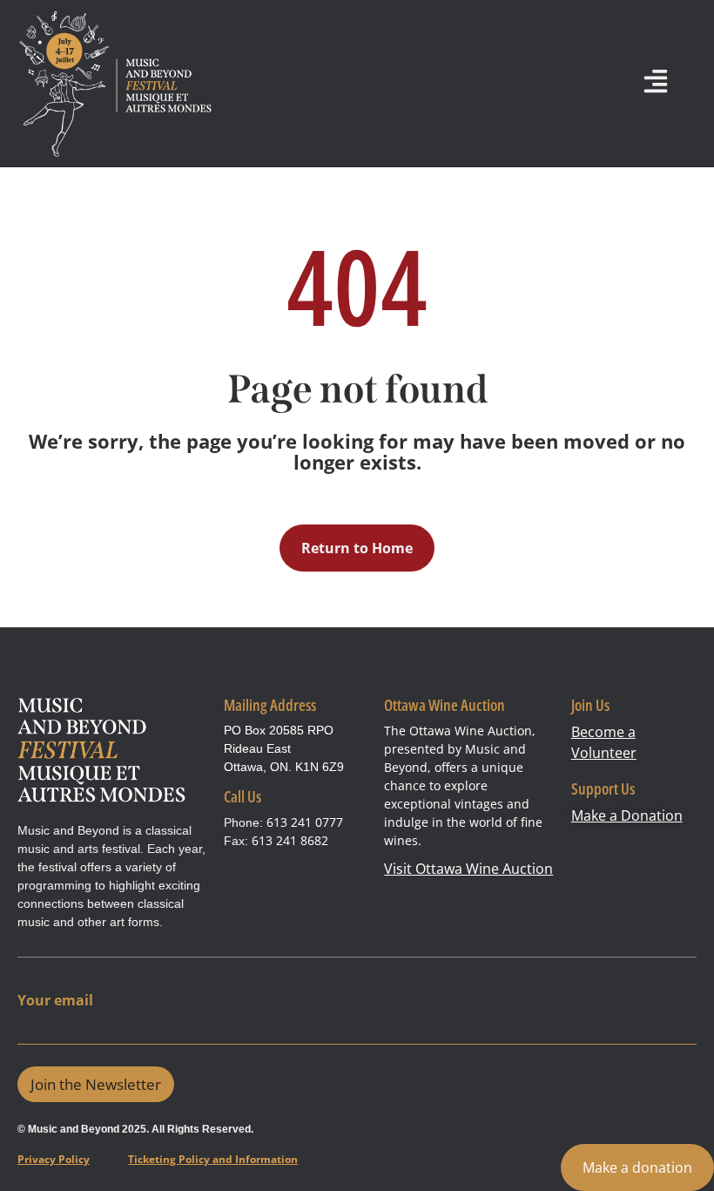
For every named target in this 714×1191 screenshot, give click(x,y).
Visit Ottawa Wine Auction (468, 868)
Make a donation (637, 1167)
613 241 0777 (304, 822)
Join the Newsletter (95, 1084)
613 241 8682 (290, 840)
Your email (55, 1000)
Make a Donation (627, 815)
